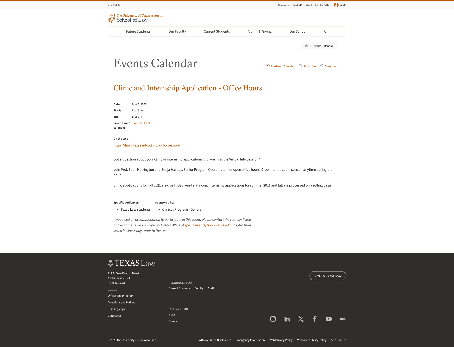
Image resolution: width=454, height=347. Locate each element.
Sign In (342, 5)
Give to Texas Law (327, 276)
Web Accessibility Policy (311, 340)
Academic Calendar (282, 66)
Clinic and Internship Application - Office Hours (188, 87)
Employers (322, 5)
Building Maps (116, 309)
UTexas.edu (114, 5)
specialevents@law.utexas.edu (208, 225)
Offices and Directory (121, 296)
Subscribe (309, 66)
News (172, 314)
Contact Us (114, 316)
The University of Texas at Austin (136, 340)
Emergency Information (250, 340)
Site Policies (338, 340)
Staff (309, 5)
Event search (332, 66)
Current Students (217, 31)
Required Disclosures (215, 340)
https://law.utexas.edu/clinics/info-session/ (147, 145)
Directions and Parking (121, 302)
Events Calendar (323, 46)
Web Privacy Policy (281, 340)
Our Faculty (177, 31)
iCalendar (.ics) (141, 123)
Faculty (298, 5)
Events (173, 321)
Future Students (138, 31)
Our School (297, 31)
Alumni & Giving (260, 31)
